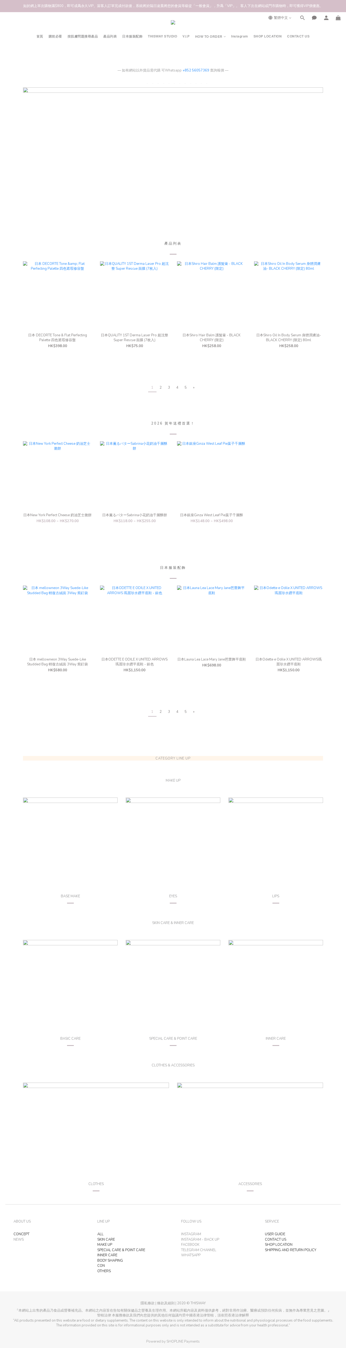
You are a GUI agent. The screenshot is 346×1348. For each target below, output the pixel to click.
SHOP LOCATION (268, 36)
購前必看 (55, 36)
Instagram (239, 36)
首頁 (39, 36)
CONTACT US (298, 36)
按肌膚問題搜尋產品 (83, 36)
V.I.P (186, 36)
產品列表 (110, 36)
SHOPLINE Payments (183, 1341)
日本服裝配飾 (132, 36)
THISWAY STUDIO (162, 36)
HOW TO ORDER (208, 36)
